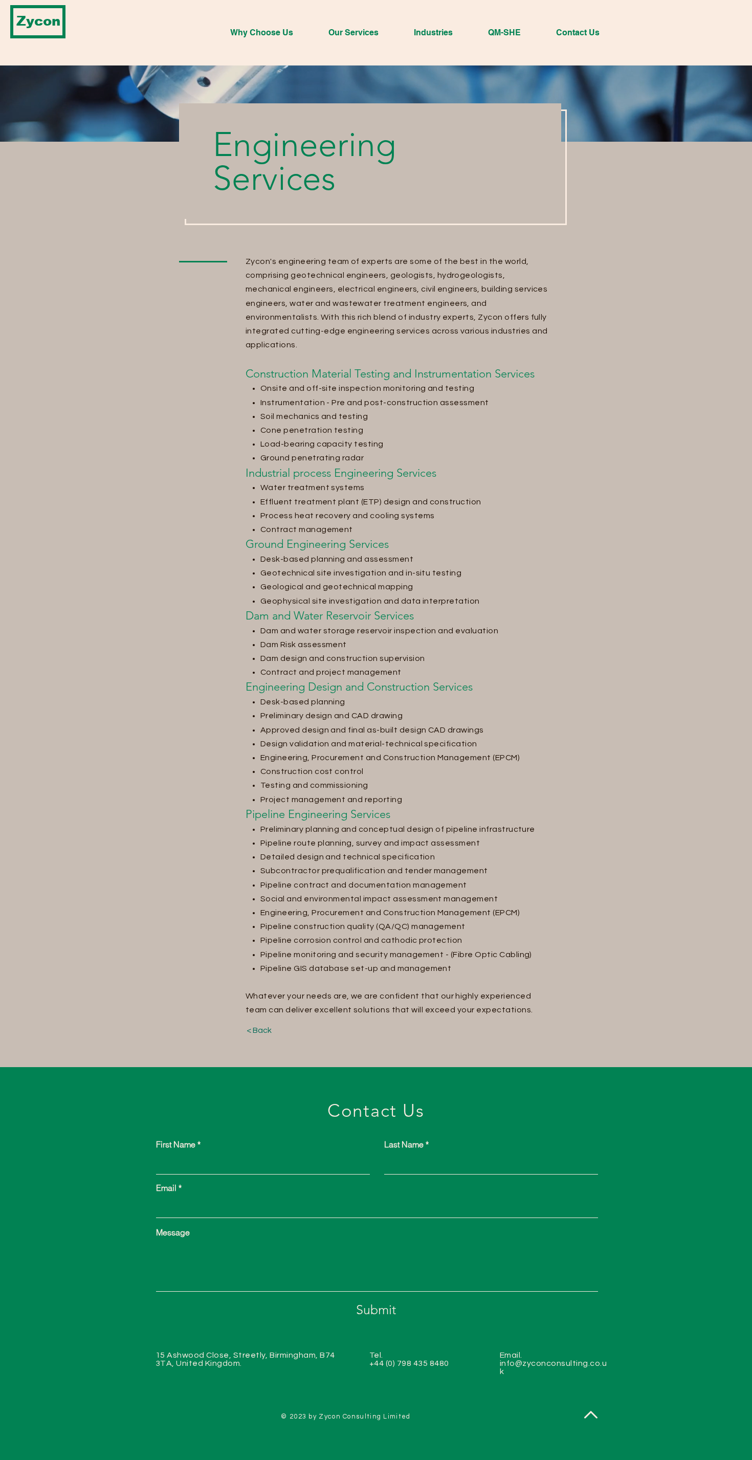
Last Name (404, 1144)
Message (173, 1232)
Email (166, 1188)
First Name (175, 1144)
